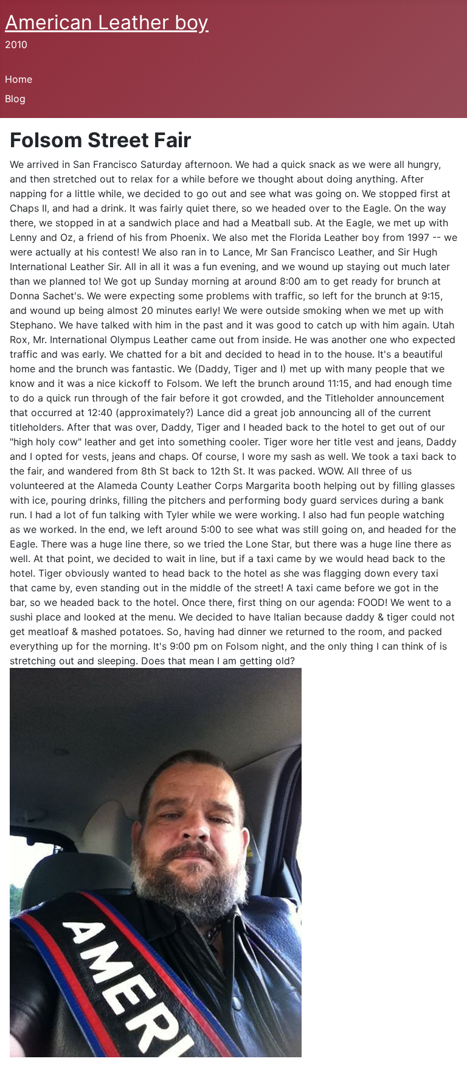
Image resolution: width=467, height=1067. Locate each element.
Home (18, 79)
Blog (15, 98)
